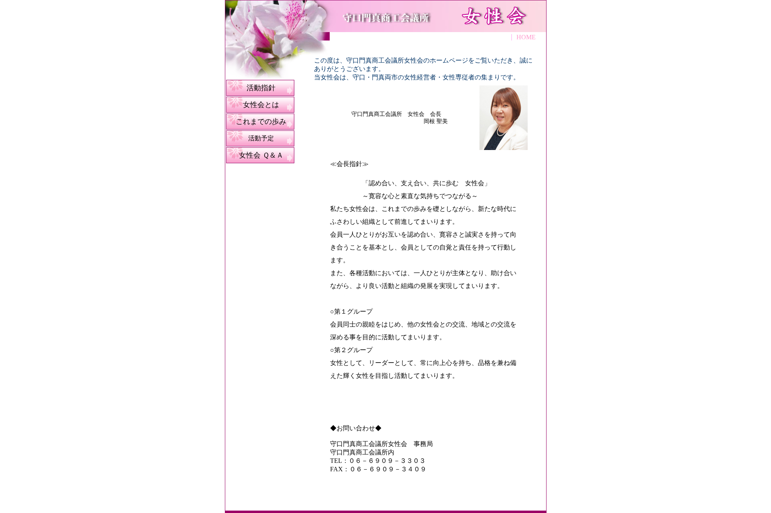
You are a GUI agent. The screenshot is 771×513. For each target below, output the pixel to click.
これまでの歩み (261, 122)
